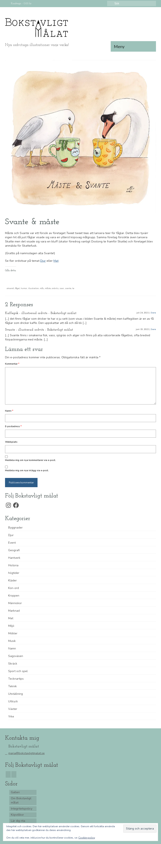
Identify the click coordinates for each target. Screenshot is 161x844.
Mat (55, 261)
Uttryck (13, 701)
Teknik (12, 686)
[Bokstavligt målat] (80, 27)
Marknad (14, 611)
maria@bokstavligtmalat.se (26, 753)
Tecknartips (16, 679)
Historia (13, 565)
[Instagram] (13, 774)
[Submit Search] (110, 3)
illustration (33, 288)
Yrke (11, 716)
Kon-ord (13, 588)
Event (12, 543)
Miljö (11, 626)
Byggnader (15, 528)
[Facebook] (8, 774)
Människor (15, 603)
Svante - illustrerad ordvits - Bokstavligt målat (39, 329)
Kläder (12, 580)
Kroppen (13, 596)
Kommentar (12, 363)
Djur (43, 261)
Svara (153, 312)
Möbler (12, 633)
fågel (17, 288)
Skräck (12, 664)
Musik (12, 641)
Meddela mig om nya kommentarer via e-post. (30, 460)
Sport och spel (18, 671)
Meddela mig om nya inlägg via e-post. (27, 470)
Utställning (15, 694)
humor (24, 288)
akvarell (10, 288)
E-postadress (13, 426)
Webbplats (11, 442)
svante (68, 288)
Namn (9, 410)
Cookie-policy (86, 837)
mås (42, 288)
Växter (12, 709)
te (73, 288)
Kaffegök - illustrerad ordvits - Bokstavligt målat (40, 313)
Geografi (14, 550)
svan (62, 288)
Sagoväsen (15, 656)
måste (48, 288)
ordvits (55, 288)
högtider (13, 573)
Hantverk (14, 558)
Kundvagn (20, 3)
